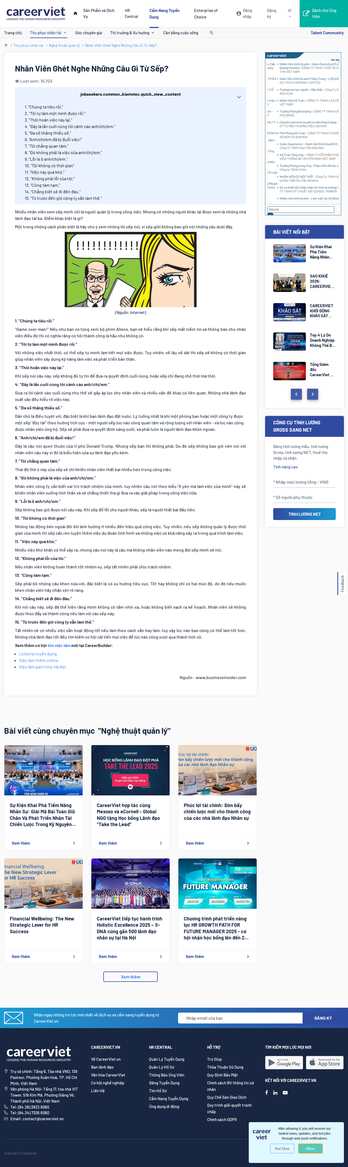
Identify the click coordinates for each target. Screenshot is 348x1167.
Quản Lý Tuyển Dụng (166, 1059)
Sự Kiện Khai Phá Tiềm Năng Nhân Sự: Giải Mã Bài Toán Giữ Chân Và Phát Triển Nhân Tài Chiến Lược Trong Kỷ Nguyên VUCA (42, 815)
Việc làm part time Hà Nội (42, 666)
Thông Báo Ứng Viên (166, 1074)
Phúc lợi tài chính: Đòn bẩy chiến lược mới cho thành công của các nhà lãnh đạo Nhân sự (217, 811)
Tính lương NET (304, 513)
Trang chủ (13, 32)
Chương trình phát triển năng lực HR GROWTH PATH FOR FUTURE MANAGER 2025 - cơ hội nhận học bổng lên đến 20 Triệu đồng (215, 928)
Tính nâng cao (285, 466)
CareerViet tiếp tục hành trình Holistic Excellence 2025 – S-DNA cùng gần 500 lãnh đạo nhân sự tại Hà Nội (129, 928)
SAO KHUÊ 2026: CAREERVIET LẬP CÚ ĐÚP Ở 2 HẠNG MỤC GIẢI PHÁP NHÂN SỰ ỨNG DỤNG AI (322, 281)
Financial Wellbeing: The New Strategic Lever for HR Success (42, 925)
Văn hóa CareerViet (108, 1074)
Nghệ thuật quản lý (64, 45)
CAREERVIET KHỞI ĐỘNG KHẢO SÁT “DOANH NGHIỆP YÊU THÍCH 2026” (321, 311)
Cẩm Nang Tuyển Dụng (168, 1098)
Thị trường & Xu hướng (129, 32)
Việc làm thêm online (38, 660)
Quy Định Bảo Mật (222, 1074)
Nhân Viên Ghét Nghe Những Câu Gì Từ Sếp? (121, 45)
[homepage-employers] (35, 12)
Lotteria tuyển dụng (38, 653)
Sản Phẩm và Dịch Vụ (98, 13)
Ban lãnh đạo (102, 1067)
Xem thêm (130, 976)
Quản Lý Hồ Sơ (161, 1067)
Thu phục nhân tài (45, 32)
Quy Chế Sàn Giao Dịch (226, 1097)
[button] (342, 583)
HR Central (131, 13)
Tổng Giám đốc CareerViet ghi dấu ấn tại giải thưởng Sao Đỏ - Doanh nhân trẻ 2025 (323, 369)
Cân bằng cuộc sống (180, 32)
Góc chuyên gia (88, 32)
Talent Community (327, 32)
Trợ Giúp (214, 1059)
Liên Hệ (98, 1090)
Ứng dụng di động (164, 1106)
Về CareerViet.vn (106, 1059)
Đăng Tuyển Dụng (164, 1082)
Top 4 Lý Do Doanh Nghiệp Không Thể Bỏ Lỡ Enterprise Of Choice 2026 (322, 340)
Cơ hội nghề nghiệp (107, 1082)
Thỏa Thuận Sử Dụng (225, 1067)
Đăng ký (271, 13)
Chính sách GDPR (222, 1119)
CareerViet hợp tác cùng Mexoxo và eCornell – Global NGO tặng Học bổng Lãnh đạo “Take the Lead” (128, 814)
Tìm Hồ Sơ (158, 1090)
